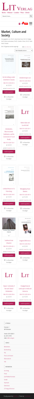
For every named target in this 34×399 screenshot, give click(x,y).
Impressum (6, 382)
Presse (5, 373)
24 (25, 47)
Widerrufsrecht (7, 359)
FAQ (5, 353)
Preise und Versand (8, 356)
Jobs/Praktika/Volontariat (9, 376)
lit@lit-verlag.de (10, 338)
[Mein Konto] (19, 24)
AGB (5, 362)
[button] (9, 98)
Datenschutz (7, 385)
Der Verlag (6, 370)
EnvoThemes (27, 396)
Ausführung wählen (8, 92)
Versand (8, 88)
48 (27, 47)
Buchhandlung (7, 350)
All (30, 47)
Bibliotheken (7, 347)
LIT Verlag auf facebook (9, 388)
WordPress (15, 396)
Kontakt (5, 379)
